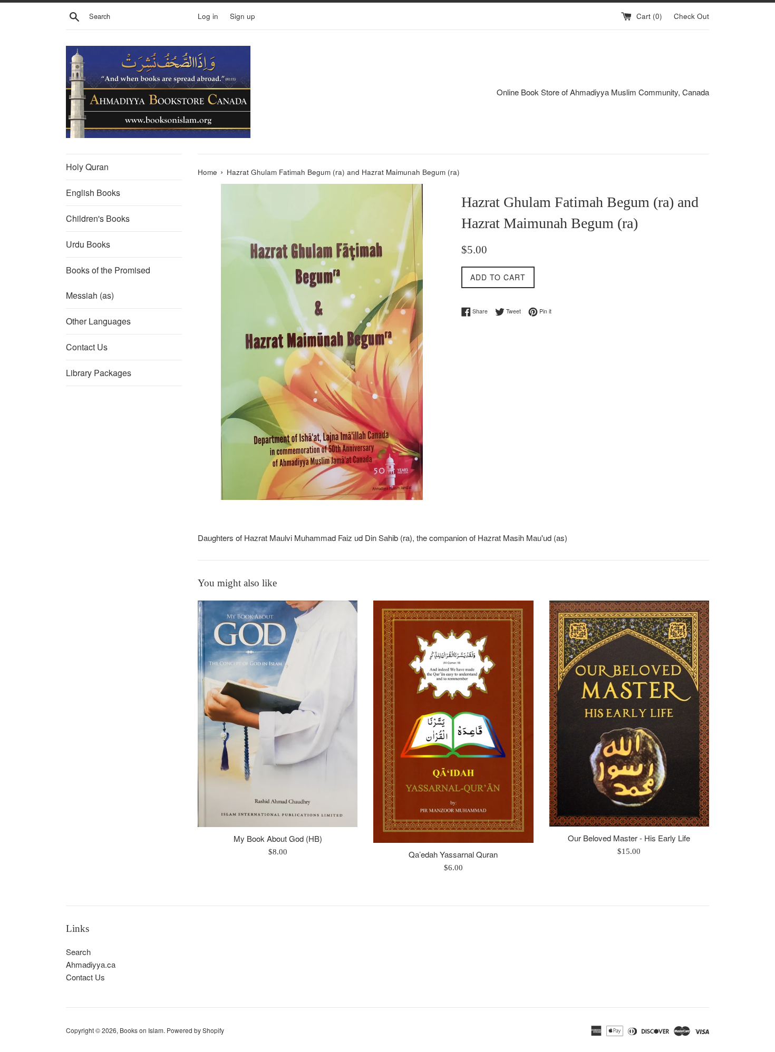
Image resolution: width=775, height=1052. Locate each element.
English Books (93, 192)
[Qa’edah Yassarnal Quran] (453, 722)
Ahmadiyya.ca (90, 964)
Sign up (242, 16)
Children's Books (98, 218)
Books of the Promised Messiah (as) (108, 282)
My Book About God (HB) (278, 838)
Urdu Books (88, 244)
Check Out (691, 16)
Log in (208, 16)
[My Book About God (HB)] (277, 714)
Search (78, 951)
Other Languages (98, 321)
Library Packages (98, 373)
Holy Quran (87, 167)
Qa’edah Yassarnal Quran (453, 854)
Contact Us (87, 347)
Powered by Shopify (195, 1030)
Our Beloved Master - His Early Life (629, 837)
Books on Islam (141, 1030)
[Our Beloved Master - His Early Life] (629, 714)
